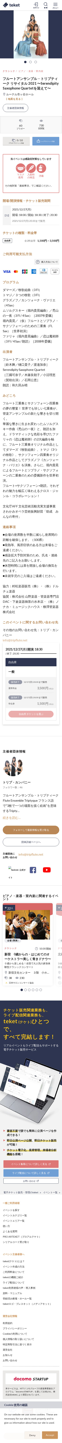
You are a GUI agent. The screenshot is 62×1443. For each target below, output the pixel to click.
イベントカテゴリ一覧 (15, 1215)
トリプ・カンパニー (17, 782)
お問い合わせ (10, 1360)
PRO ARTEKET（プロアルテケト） (22, 1236)
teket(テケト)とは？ (14, 1261)
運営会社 (7, 1349)
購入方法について (49, 262)
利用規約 (7, 1323)
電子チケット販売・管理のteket (20, 1192)
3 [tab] (35, 62)
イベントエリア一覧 (13, 1220)
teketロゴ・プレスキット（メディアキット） (27, 1303)
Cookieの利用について (15, 1333)
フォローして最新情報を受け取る (31, 829)
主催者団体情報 (15, 107)
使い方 (6, 1226)
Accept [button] (50, 1435)
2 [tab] (30, 62)
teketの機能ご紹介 (13, 1277)
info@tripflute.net (15, 640)
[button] (21, 990)
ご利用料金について (13, 1271)
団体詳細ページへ (31, 841)
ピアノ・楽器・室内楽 (31, 71)
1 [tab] (25, 62)
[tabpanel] (31, 34)
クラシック (9, 71)
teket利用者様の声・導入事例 (19, 1287)
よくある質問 (10, 1231)
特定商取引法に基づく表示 (17, 1344)
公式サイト (17, 871)
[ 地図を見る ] (14, 98)
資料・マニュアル (12, 1293)
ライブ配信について (13, 1282)
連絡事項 (24, 185)
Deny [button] (32, 1435)
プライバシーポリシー (15, 1328)
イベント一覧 (50, 1192)
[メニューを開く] (55, 5)
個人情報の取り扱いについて (18, 1339)
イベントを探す (11, 1210)
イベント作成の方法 (13, 1266)
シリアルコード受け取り (16, 1241)
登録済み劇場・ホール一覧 (17, 1298)
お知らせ (7, 1355)
